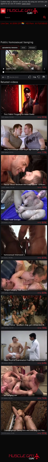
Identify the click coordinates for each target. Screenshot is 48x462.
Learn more (26, 3)
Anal (23, 47)
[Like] (30, 77)
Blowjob (32, 47)
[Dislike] (39, 77)
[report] (44, 77)
